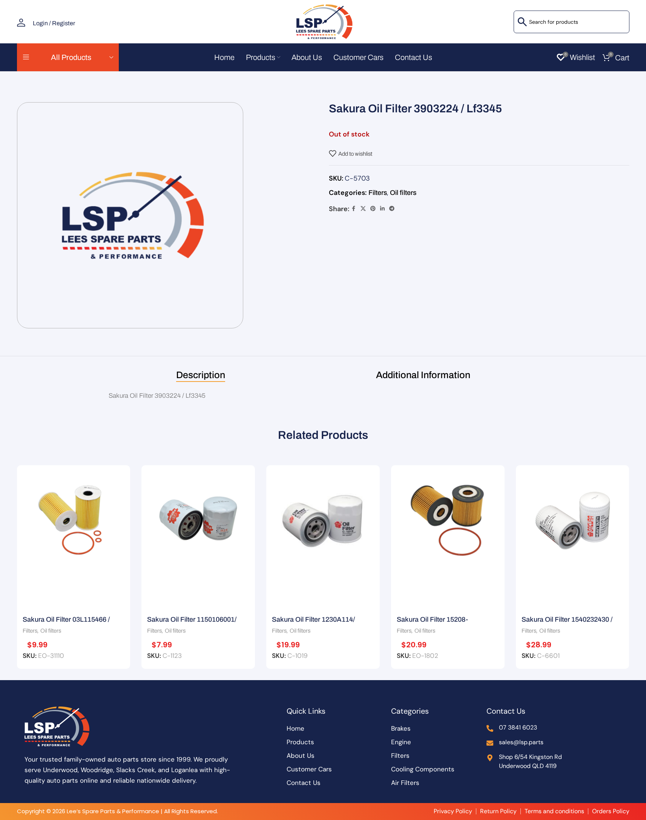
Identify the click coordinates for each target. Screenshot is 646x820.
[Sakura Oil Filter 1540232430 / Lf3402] (573, 518)
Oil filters (403, 192)
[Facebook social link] (353, 209)
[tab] (200, 375)
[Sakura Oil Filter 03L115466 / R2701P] (74, 518)
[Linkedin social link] (382, 209)
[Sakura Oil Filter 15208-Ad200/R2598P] (448, 518)
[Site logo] (323, 21)
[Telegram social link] (392, 209)
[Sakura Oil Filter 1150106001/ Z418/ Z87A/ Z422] (198, 518)
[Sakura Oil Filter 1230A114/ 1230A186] (323, 518)
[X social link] (363, 209)
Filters (377, 192)
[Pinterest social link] (373, 209)
